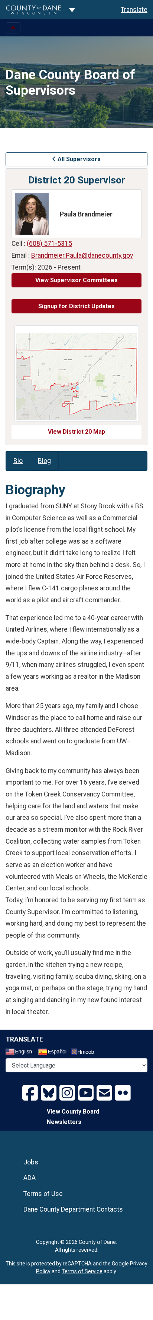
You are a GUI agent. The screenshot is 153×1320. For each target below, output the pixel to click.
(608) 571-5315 (49, 243)
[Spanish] (53, 1053)
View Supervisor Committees (76, 280)
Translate (134, 9)
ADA (29, 1178)
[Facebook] (30, 1093)
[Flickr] (123, 1093)
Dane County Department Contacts (73, 1209)
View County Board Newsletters (73, 1117)
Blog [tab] (44, 461)
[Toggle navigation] (13, 27)
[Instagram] (67, 1093)
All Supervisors (78, 159)
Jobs (30, 1162)
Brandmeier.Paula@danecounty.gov (82, 255)
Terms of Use (43, 1193)
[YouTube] (85, 1093)
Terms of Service (82, 1271)
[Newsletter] (104, 1093)
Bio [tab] (18, 461)
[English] (21, 1053)
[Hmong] (85, 1053)
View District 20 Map (76, 431)
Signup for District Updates (76, 306)
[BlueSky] (48, 1093)
